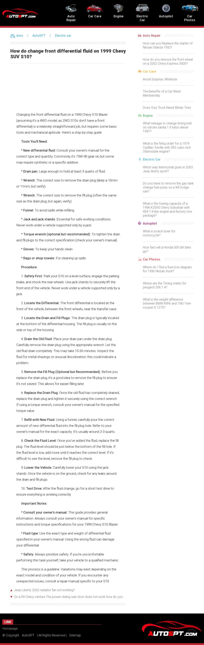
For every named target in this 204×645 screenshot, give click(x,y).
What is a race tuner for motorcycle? (159, 233)
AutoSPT (39, 35)
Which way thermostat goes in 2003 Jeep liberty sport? (168, 169)
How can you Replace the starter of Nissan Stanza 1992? (167, 45)
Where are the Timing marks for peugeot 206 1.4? (164, 285)
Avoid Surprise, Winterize (160, 79)
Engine (148, 115)
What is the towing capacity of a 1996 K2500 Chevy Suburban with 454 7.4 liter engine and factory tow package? (167, 209)
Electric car (63, 35)
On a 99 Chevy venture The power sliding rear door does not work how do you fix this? (70, 597)
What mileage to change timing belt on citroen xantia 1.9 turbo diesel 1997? (167, 127)
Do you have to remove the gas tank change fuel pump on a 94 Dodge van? (168, 187)
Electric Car (152, 159)
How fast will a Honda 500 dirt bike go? (167, 249)
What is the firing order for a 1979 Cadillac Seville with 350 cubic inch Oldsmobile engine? (167, 147)
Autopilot (150, 223)
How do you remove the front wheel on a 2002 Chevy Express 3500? (168, 61)
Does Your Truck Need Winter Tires (167, 107)
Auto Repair (152, 35)
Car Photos (151, 259)
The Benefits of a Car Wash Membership (162, 93)
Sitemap (75, 635)
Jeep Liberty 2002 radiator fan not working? (44, 590)
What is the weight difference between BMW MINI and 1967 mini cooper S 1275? (167, 303)
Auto (19, 35)
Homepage (10, 628)
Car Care (149, 71)
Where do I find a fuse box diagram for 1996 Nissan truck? (167, 269)
